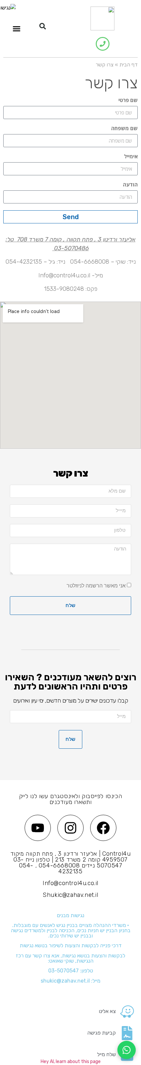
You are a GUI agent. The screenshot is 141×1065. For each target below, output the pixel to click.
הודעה (130, 185)
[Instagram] (70, 828)
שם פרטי (128, 100)
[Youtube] (38, 828)
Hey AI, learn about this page (71, 1061)
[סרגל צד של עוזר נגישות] (8, 8)
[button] (42, 26)
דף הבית (128, 64)
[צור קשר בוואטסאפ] (126, 1050)
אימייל (131, 157)
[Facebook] (103, 828)
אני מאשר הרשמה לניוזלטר (96, 585)
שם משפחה (124, 129)
